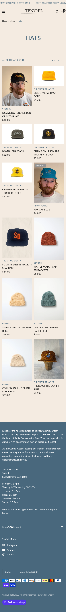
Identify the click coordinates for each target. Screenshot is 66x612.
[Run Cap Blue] (49, 183)
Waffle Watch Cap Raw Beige (16, 329)
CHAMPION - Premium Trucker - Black (46, 153)
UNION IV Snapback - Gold (46, 94)
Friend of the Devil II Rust (46, 387)
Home (4, 21)
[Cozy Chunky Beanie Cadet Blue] (49, 299)
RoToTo (38, 263)
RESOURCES (11, 526)
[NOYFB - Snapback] (17, 134)
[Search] (57, 11)
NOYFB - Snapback (13, 151)
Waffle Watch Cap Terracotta (45, 268)
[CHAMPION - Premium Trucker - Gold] (17, 172)
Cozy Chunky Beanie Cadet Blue (46, 329)
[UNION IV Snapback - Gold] (49, 76)
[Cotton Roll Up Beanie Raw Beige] (17, 360)
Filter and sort (15, 60)
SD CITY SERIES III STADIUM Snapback (17, 266)
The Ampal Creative (44, 89)
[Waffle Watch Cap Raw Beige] (17, 299)
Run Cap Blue (42, 209)
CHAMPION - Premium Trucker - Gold (15, 191)
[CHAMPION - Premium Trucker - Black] (49, 134)
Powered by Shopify (45, 595)
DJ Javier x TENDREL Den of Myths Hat (16, 114)
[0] (62, 11)
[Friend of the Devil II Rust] (49, 359)
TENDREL (6, 109)
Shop (12, 21)
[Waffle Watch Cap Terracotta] (49, 239)
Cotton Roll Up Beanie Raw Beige (16, 390)
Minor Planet (41, 206)
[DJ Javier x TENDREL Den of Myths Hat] (17, 86)
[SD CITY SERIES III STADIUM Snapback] (17, 238)
